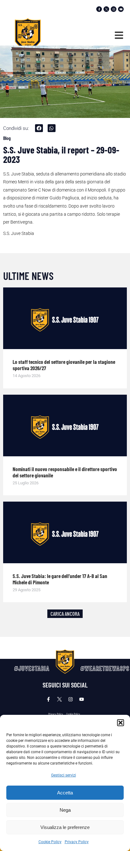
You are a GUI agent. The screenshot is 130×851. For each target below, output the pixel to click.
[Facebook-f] (99, 9)
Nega (65, 810)
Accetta (65, 792)
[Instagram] (113, 9)
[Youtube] (121, 9)
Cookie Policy (50, 842)
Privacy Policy (77, 842)
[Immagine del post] (65, 318)
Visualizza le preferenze (65, 827)
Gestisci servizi (63, 775)
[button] (120, 723)
